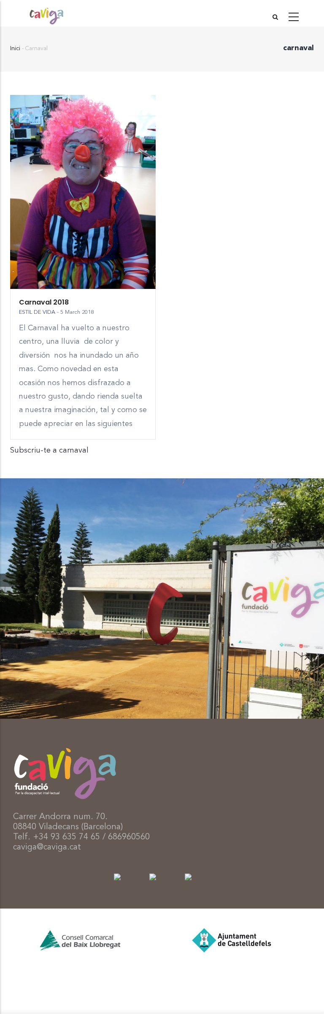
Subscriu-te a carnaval (49, 450)
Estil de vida (37, 312)
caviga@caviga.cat (47, 847)
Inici (15, 48)
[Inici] (46, 13)
